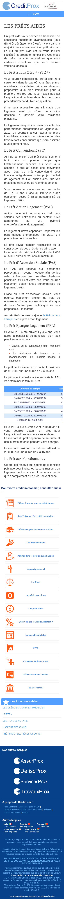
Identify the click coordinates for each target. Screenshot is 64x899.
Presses (25, 813)
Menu (32, 14)
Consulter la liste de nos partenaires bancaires (32, 875)
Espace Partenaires (12, 813)
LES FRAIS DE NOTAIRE (15, 720)
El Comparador (26, 826)
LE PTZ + (7, 714)
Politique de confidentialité (15, 810)
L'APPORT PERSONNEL (15, 727)
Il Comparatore (10, 826)
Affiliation (47, 810)
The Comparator (10, 832)
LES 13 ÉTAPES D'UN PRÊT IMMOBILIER (23, 707)
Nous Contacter (10, 807)
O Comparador (43, 826)
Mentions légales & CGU (29, 807)
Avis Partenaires (35, 810)
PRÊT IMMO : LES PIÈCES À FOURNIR (22, 734)
